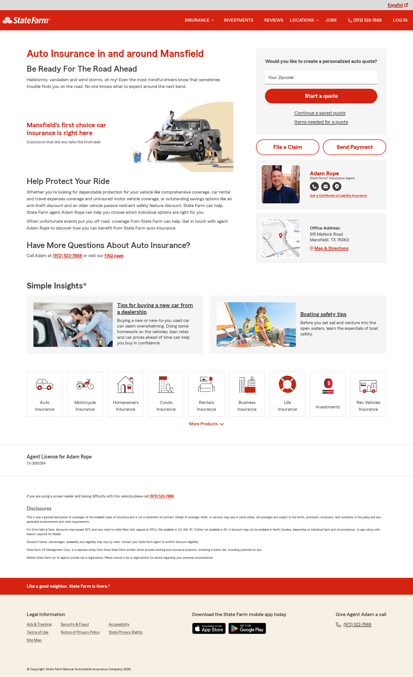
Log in (400, 20)
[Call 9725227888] (314, 186)
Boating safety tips (323, 314)
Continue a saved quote (320, 112)
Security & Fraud (75, 624)
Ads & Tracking (39, 624)
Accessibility (119, 624)
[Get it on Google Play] (247, 628)
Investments (238, 20)
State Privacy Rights (125, 632)
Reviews (273, 20)
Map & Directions (331, 248)
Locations (302, 20)
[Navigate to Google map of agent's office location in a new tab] (336, 186)
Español (395, 5)
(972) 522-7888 (367, 20)
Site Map (34, 640)
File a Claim (287, 147)
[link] (26, 20)
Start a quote (321, 96)
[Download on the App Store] (209, 628)
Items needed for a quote (321, 121)
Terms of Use (37, 632)
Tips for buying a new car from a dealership (155, 309)
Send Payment (355, 147)
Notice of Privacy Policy (80, 632)
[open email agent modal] (325, 187)
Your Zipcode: (281, 77)
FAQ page (114, 255)
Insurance (197, 20)
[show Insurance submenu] (211, 20)
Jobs (331, 20)
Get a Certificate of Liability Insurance (338, 195)
